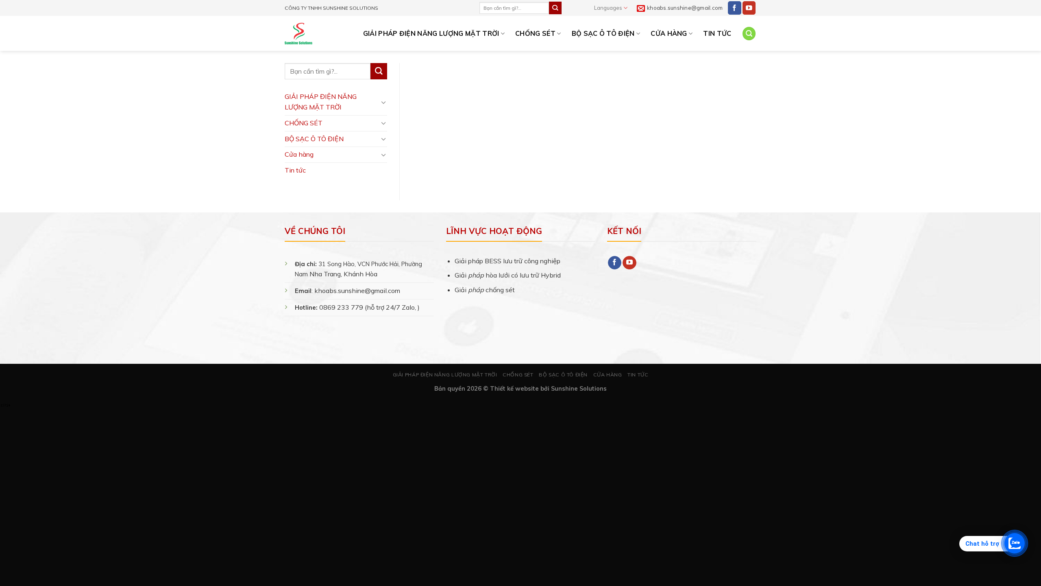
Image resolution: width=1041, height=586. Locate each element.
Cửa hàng (669, 33)
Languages (608, 7)
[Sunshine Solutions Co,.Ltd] (298, 34)
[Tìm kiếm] (749, 33)
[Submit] (555, 8)
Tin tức (717, 33)
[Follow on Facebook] (734, 8)
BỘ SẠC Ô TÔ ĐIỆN (603, 33)
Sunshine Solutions (579, 388)
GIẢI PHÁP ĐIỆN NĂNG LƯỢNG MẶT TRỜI (431, 33)
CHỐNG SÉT (535, 33)
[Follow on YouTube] (749, 8)
